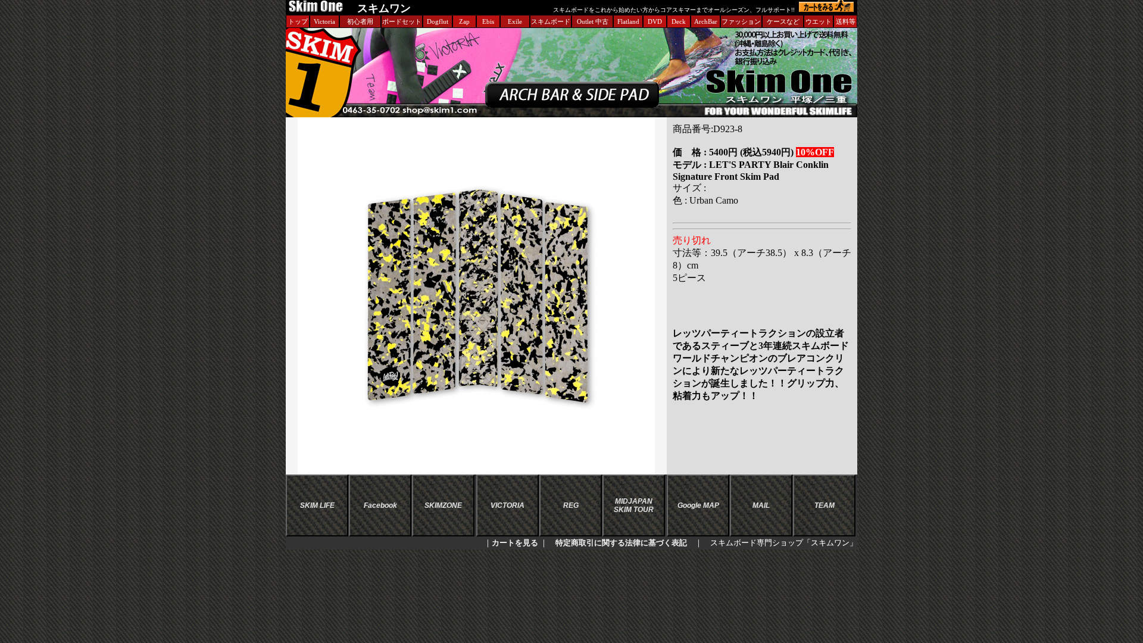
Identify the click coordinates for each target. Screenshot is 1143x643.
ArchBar (705, 21)
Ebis (488, 21)
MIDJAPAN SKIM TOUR (634, 505)
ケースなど (783, 21)
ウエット (818, 21)
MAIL (761, 505)
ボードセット (401, 21)
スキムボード (550, 21)
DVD (655, 21)
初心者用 (360, 21)
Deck (679, 21)
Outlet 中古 (592, 21)
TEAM (824, 505)
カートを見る (515, 542)
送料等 (845, 21)
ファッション (741, 21)
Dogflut (437, 21)
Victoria (324, 21)
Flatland (628, 21)
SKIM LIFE (317, 505)
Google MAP (698, 505)
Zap (464, 21)
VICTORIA (507, 505)
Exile (515, 21)
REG (571, 505)
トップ (298, 21)
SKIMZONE (443, 505)
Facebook (380, 505)
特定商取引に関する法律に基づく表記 (621, 542)
